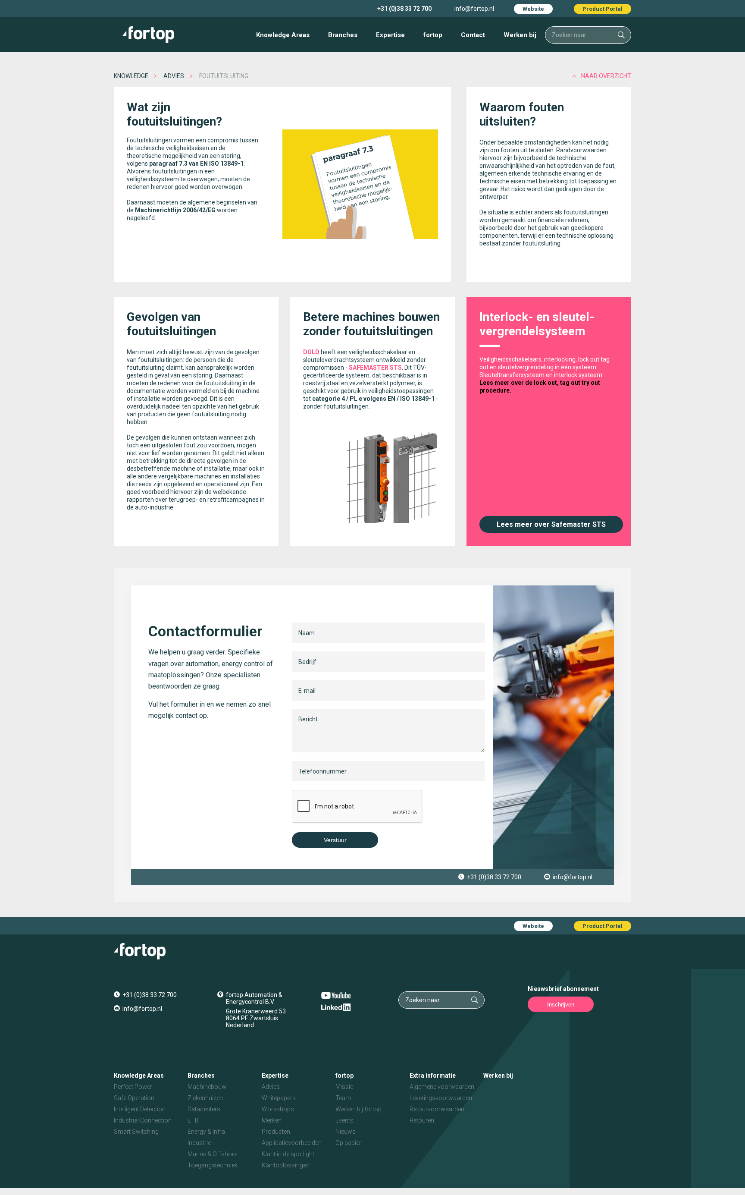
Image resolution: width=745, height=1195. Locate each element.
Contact (473, 35)
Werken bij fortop (358, 1109)
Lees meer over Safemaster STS (551, 524)
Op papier (348, 1142)
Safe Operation (134, 1097)
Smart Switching (136, 1131)
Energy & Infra (206, 1131)
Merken (272, 1120)
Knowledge (131, 75)
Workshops (278, 1109)
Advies (173, 75)
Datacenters (204, 1109)
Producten (276, 1131)
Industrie (199, 1142)
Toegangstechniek (213, 1165)
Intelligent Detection (140, 1109)
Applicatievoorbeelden (292, 1142)
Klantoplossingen (286, 1165)
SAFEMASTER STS (375, 367)
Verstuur (335, 839)
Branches (342, 35)
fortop (432, 35)
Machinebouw (207, 1086)
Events (344, 1120)
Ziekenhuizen (205, 1097)
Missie (344, 1086)
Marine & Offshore (212, 1154)
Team (343, 1097)
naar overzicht (606, 75)
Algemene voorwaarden (442, 1086)
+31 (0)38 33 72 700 (404, 8)
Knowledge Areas (283, 35)
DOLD (311, 352)
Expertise (390, 35)
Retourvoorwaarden (437, 1109)
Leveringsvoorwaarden (441, 1097)
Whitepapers (279, 1097)
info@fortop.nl (474, 8)
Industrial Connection (143, 1120)
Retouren (422, 1120)
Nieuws (345, 1131)
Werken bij (520, 35)
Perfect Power (133, 1086)
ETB (193, 1120)
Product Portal (602, 9)
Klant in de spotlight (288, 1154)
